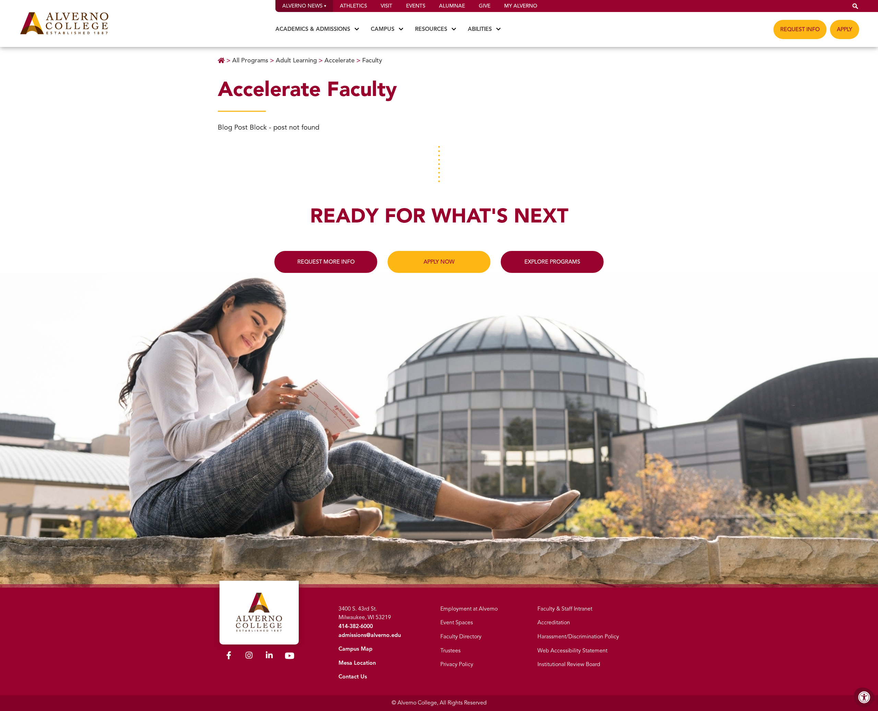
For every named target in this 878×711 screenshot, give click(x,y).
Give (484, 6)
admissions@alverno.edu (370, 635)
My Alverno (520, 6)
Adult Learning (297, 60)
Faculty (372, 60)
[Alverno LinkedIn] (269, 656)
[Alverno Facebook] (229, 656)
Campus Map (355, 649)
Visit (386, 6)
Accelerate (340, 60)
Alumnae (452, 6)
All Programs (251, 60)
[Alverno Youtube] (289, 657)
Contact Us (353, 676)
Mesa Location (357, 663)
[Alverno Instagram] (249, 656)
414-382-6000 (356, 626)
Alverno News (302, 6)
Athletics (353, 6)
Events (415, 6)
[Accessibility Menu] (864, 697)
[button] (855, 6)
